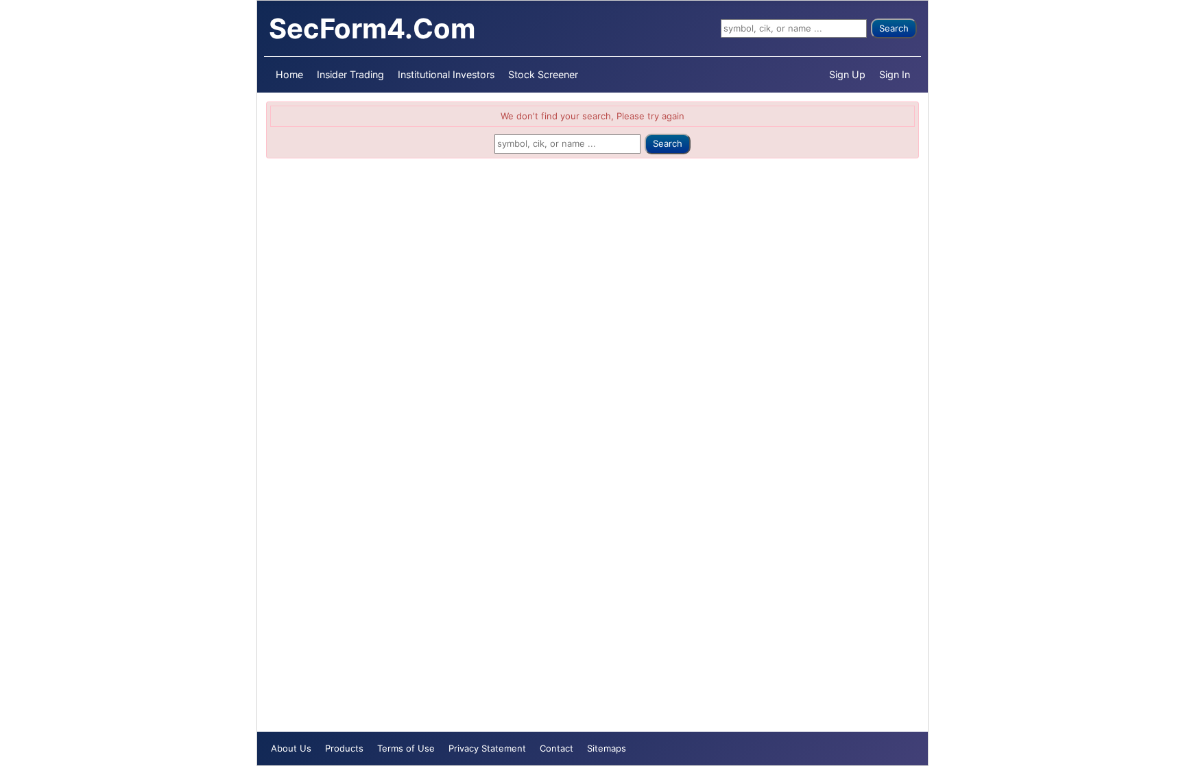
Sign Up (847, 74)
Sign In (894, 74)
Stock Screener (543, 74)
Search (894, 28)
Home (289, 74)
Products (344, 748)
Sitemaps (606, 748)
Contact (556, 748)
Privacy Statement (487, 748)
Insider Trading (350, 74)
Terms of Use (406, 748)
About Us (291, 748)
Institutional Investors (446, 74)
